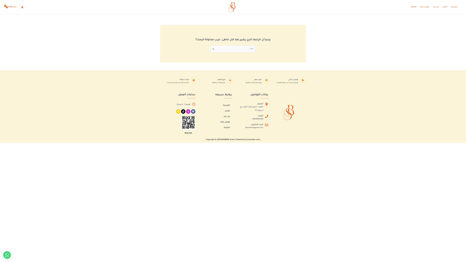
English (413, 7)
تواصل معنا (424, 7)
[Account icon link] (22, 7)
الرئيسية (454, 7)
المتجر (445, 7)
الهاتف (260, 116)
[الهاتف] (266, 117)
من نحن (436, 7)
